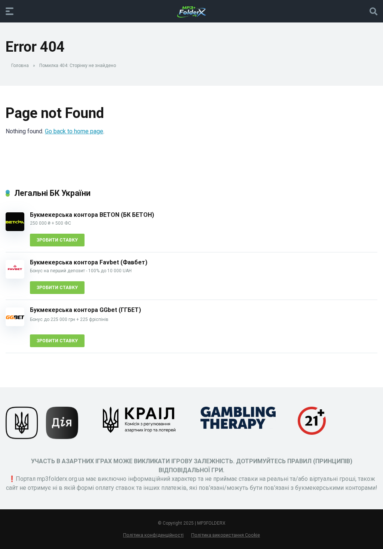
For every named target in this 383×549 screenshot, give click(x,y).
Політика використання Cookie (225, 535)
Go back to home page (74, 131)
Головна (20, 65)
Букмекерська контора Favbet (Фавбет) (88, 262)
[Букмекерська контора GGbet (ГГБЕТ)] (15, 324)
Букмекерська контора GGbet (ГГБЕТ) (85, 309)
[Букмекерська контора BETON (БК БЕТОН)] (15, 229)
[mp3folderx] (191, 10)
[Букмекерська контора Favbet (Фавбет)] (15, 276)
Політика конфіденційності (153, 535)
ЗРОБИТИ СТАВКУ (57, 240)
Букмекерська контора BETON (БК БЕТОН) (92, 214)
